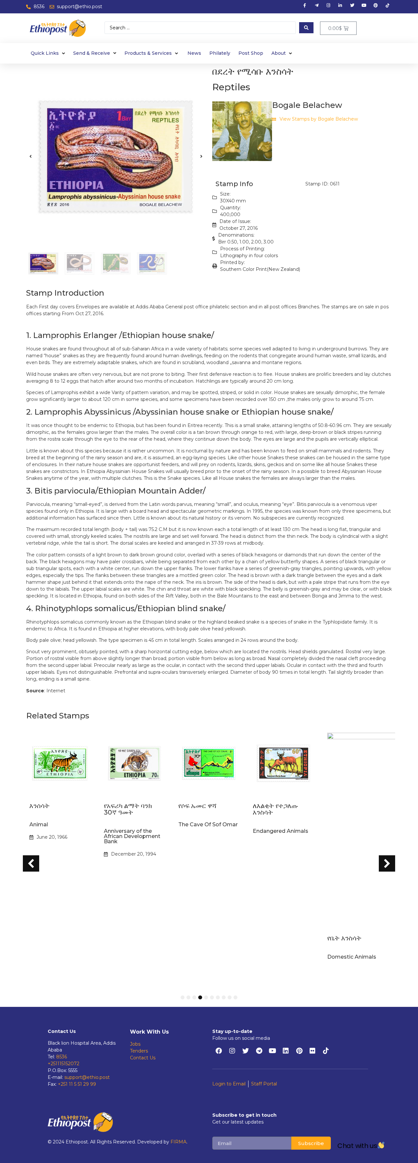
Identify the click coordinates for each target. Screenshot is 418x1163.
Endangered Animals (206, 831)
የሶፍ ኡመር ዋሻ (123, 806)
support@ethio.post (87, 1077)
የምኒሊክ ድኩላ (345, 938)
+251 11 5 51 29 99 (77, 1084)
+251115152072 (63, 1064)
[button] (30, 156)
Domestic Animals (277, 957)
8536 (61, 1057)
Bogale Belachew (307, 105)
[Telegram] (258, 1050)
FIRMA (178, 1142)
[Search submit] (306, 27)
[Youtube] (272, 1050)
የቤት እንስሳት (270, 938)
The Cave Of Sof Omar (133, 824)
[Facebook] (218, 1050)
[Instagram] (232, 1050)
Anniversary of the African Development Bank (57, 836)
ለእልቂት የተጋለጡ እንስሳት (200, 809)
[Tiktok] (325, 1050)
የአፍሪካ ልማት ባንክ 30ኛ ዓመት (53, 809)
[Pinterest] (299, 1050)
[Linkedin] (285, 1050)
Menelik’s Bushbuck (353, 957)
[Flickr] (312, 1050)
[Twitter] (245, 1050)
